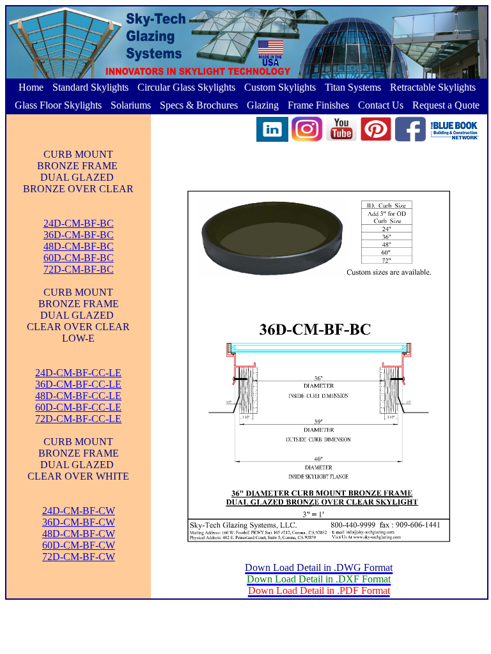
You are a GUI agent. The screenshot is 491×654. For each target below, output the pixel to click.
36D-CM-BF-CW (78, 522)
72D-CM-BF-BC (78, 269)
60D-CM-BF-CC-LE (78, 407)
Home (31, 87)
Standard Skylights (90, 87)
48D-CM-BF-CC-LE (78, 395)
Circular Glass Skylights (186, 87)
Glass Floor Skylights (58, 105)
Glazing (263, 105)
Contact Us (380, 105)
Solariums (131, 105)
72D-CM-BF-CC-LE (78, 418)
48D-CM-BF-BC (78, 246)
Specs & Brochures (199, 105)
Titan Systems (353, 87)
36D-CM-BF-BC (78, 234)
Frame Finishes (318, 105)
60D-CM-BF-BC (78, 257)
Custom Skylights (280, 87)
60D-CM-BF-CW (78, 545)
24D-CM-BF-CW (78, 510)
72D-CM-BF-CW (78, 556)
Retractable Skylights (433, 87)
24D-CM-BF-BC (78, 223)
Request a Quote (445, 105)
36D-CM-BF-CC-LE (78, 384)
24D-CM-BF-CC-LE (78, 372)
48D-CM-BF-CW (78, 533)
